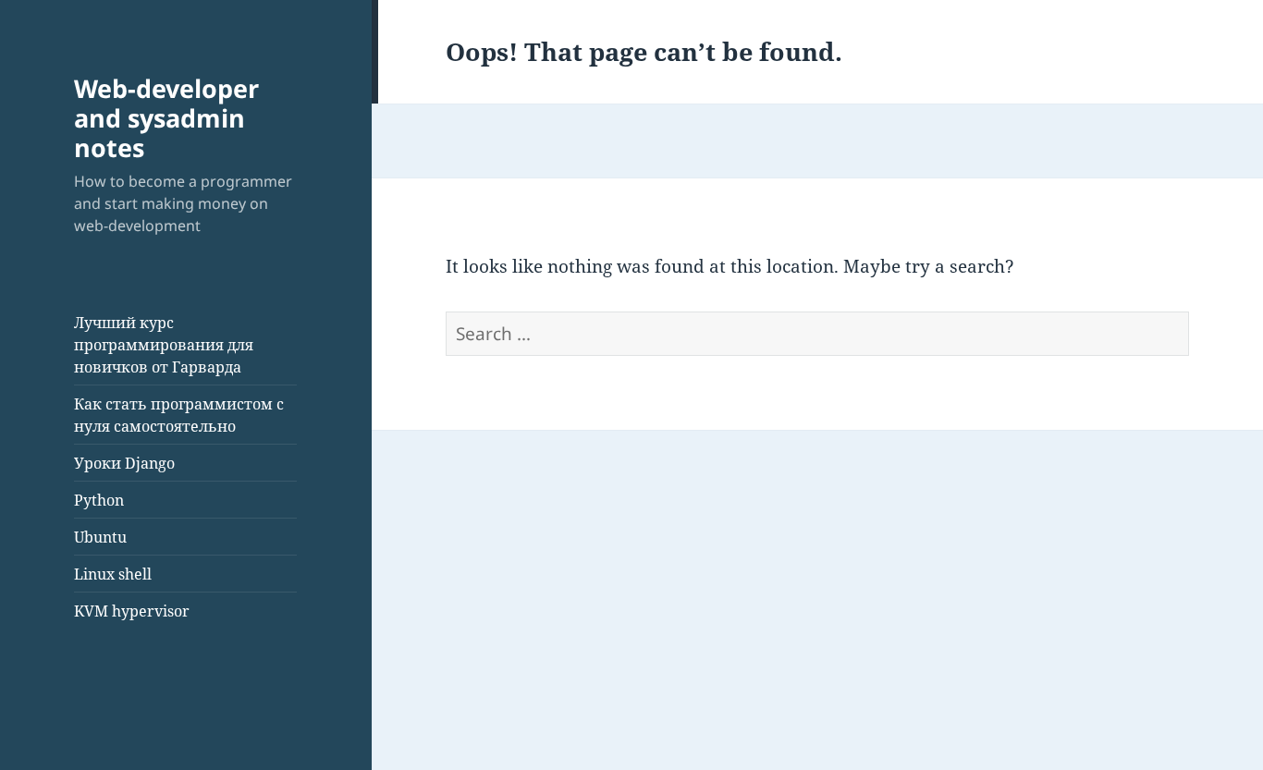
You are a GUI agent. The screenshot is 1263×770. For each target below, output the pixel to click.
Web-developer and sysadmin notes (166, 118)
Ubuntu (100, 537)
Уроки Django (124, 463)
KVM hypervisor (132, 611)
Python (99, 500)
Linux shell (113, 574)
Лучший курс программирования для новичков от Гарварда (163, 344)
